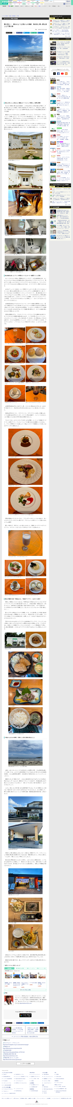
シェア (20, 32)
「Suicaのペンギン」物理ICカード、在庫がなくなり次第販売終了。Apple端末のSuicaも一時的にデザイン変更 (61, 21)
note (34, 32)
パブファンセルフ (59, 1082)
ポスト (10, 32)
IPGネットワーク (58, 1084)
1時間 (52, 18)
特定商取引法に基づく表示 (66, 1098)
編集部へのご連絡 (32, 1098)
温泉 (32, 6)
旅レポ (22, 6)
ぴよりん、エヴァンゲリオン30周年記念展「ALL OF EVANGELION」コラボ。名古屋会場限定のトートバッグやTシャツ (63, 160)
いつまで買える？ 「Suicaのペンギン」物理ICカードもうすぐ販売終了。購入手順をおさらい (61, 28)
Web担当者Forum (6, 1076)
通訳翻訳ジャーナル (47, 1078)
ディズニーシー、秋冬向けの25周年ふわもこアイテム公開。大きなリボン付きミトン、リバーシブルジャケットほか (63, 105)
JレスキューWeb (47, 1080)
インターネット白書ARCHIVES (9, 1093)
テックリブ (44, 1091)
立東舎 (32, 1080)
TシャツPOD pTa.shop (60, 1086)
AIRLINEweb (46, 1074)
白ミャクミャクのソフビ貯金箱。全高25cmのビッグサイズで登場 (63, 152)
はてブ (27, 32)
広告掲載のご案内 (23, 1098)
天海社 (57, 1074)
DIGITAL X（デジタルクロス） (21, 1082)
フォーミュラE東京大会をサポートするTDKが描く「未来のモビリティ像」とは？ (63, 63)
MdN (43, 1085)
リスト (14, 32)
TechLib (45, 1092)
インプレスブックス (19, 1088)
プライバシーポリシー (41, 1098)
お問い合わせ (16, 1098)
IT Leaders (5, 1080)
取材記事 (17, 6)
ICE (55, 1072)
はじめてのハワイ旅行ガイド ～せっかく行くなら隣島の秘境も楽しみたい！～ (63, 237)
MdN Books (46, 1086)
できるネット (5, 1091)
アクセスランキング (57, 16)
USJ (49, 6)
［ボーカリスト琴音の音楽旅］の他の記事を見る (25, 1036)
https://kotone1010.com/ (26, 1003)
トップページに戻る (25, 1063)
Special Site (56, 39)
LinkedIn (41, 32)
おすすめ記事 (56, 207)
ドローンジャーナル (7, 1082)
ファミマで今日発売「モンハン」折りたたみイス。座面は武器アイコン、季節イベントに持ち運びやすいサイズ (61, 34)
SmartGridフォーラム (19, 1074)
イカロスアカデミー (47, 1082)
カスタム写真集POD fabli (61, 1088)
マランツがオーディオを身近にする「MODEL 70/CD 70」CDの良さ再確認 (63, 43)
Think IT (4, 1074)
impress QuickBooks (60, 1078)
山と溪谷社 (32, 1082)
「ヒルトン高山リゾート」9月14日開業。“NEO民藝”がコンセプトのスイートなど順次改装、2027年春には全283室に (63, 166)
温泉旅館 (9, 968)
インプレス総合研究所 (7, 1078)
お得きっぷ (27, 6)
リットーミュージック (35, 1074)
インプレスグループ (56, 1098)
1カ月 (68, 18)
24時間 (57, 18)
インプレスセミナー (19, 1080)
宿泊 (58, 6)
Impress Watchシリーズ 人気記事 (61, 184)
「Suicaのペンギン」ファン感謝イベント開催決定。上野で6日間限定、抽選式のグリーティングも (61, 25)
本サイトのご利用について (7, 1098)
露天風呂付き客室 (20, 968)
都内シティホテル (31, 968)
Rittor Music (32, 1072)
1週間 (63, 18)
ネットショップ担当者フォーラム (21, 1076)
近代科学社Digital (34, 1090)
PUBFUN (56, 1080)
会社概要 (48, 1098)
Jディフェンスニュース (48, 1076)
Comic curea (58, 1076)
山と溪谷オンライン (35, 1084)
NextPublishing (18, 1090)
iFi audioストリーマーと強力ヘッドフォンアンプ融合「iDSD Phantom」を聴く (63, 53)
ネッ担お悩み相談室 (7, 1085)
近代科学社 (32, 1089)
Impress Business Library (20, 1078)
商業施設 (54, 6)
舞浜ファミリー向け (41, 968)
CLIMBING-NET (34, 1086)
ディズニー (44, 6)
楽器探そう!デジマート (35, 1076)
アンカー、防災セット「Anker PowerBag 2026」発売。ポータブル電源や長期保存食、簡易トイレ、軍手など (61, 31)
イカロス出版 (44, 1072)
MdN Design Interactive (48, 1089)
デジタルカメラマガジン (8, 1089)
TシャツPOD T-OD (35, 1078)
